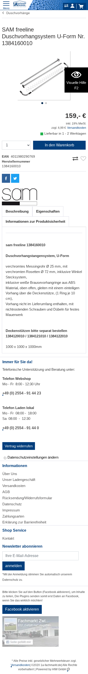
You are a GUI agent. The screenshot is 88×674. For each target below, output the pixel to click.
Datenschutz (12, 504)
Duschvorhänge (17, 13)
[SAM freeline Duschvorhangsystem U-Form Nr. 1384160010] (44, 75)
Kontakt (8, 538)
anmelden (13, 566)
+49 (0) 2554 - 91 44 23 (21, 393)
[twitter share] (15, 178)
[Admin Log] (68, 669)
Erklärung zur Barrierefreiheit (24, 522)
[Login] (72, 6)
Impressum (11, 510)
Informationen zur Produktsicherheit (35, 221)
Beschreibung (17, 211)
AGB (6, 492)
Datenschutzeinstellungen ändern (32, 457)
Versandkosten (76, 127)
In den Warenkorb (59, 145)
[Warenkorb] (81, 6)
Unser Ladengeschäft (18, 480)
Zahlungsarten (13, 516)
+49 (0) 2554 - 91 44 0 (20, 428)
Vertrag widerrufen (19, 446)
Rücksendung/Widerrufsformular (27, 498)
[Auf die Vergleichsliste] (76, 157)
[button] (42, 103)
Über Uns (9, 474)
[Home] (20, 4)
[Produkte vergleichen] (66, 6)
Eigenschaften (48, 211)
